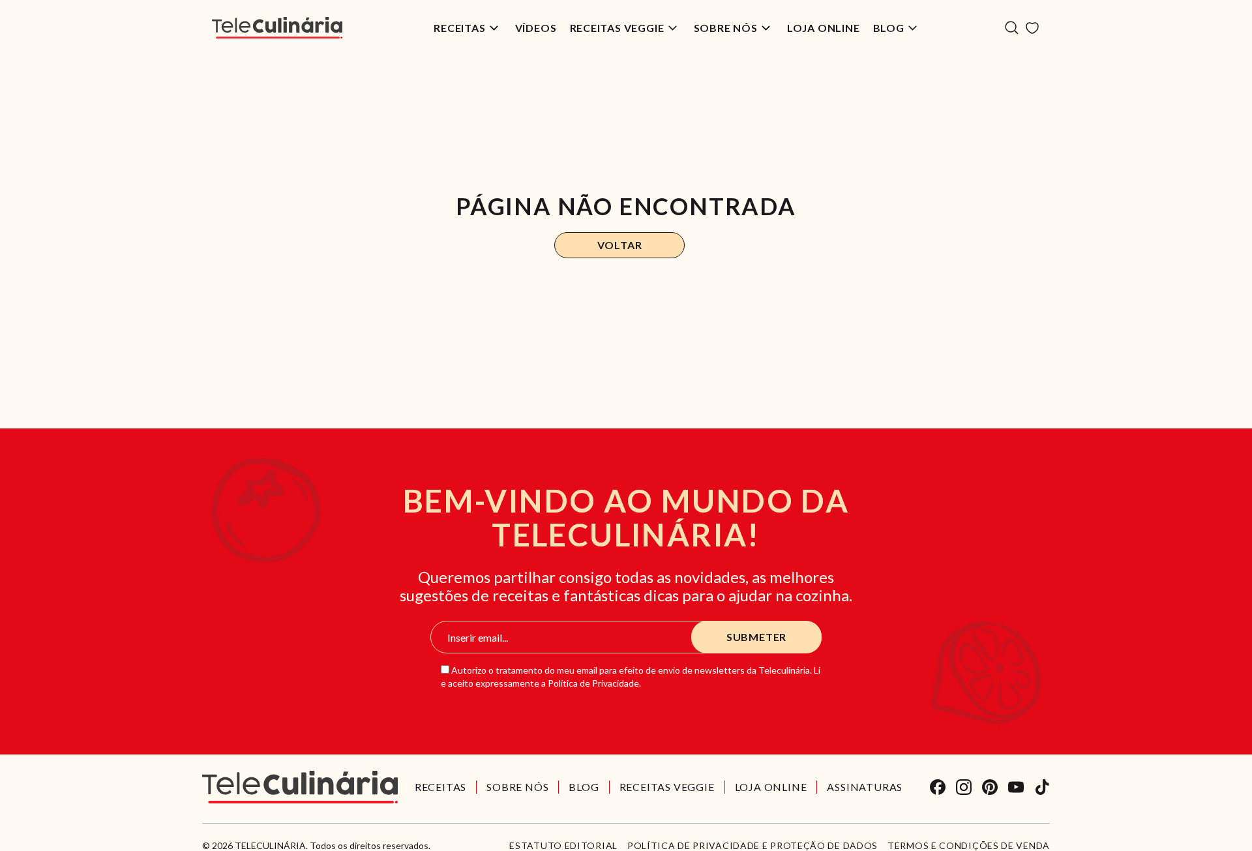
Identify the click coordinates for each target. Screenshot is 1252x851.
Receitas (459, 28)
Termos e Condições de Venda (968, 846)
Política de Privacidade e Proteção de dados (752, 846)
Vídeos (536, 28)
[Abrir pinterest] (990, 787)
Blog (888, 28)
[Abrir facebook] (938, 787)
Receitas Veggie (617, 28)
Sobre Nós (726, 28)
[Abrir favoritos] (1032, 28)
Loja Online (823, 28)
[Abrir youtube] (1016, 787)
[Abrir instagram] (964, 787)
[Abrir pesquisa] (1011, 27)
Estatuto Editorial (563, 846)
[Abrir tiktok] (1042, 787)
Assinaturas (864, 787)
